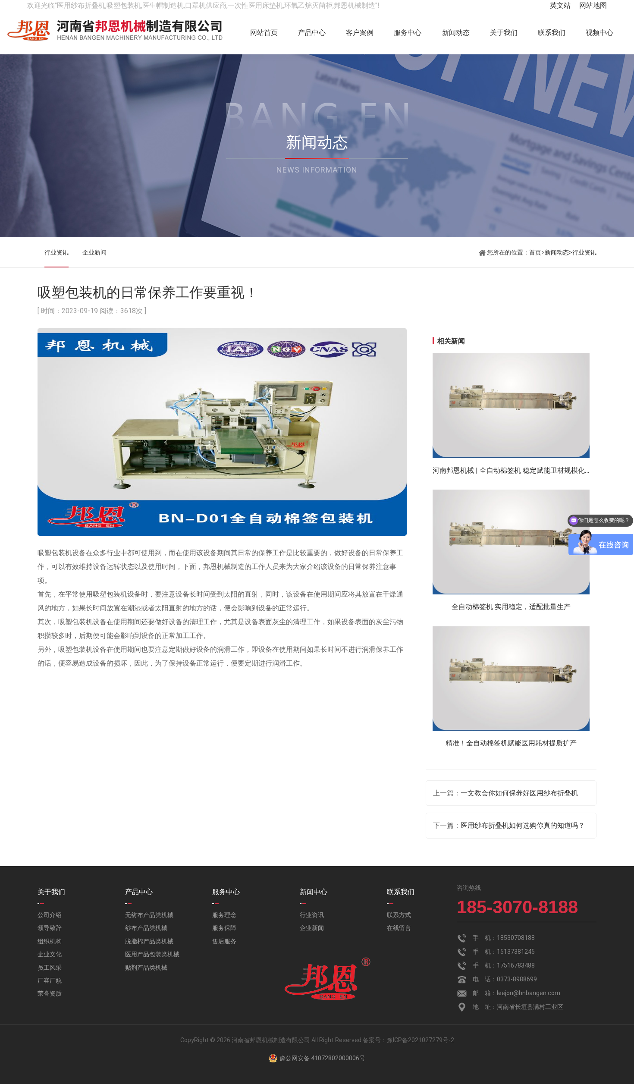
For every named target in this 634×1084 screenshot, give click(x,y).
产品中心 (312, 32)
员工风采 (50, 967)
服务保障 (224, 927)
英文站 (560, 5)
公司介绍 (50, 914)
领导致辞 (50, 927)
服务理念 (224, 914)
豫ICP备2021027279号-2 (420, 1040)
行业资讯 (56, 252)
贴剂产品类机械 (146, 967)
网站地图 (593, 5)
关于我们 (504, 32)
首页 (535, 252)
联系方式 (399, 914)
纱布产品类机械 (146, 927)
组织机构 (50, 941)
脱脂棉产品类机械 (149, 941)
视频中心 (599, 32)
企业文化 (50, 954)
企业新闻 (94, 252)
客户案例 (359, 32)
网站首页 (264, 32)
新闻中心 (313, 892)
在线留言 (399, 927)
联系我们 (551, 32)
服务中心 (407, 32)
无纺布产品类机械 (149, 914)
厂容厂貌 (50, 980)
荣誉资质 (50, 993)
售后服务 (224, 941)
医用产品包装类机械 (152, 954)
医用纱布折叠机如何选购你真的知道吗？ (523, 825)
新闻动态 (456, 32)
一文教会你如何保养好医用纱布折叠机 (519, 793)
